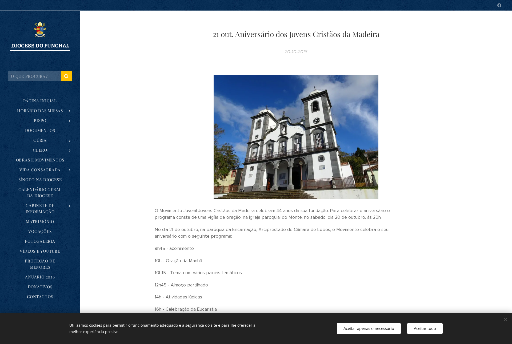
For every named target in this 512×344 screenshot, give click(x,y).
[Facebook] (499, 5)
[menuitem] (40, 101)
